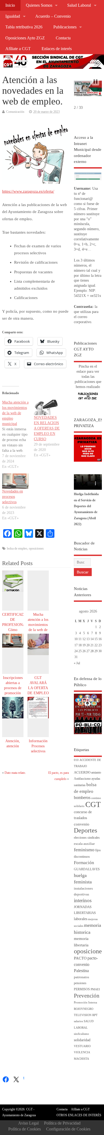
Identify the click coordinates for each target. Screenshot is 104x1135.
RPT (95, 1015)
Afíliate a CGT (18, 48)
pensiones (80, 983)
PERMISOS (82, 989)
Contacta (63, 38)
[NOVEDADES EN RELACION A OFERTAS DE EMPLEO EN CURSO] (47, 407)
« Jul (77, 663)
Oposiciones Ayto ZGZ (25, 38)
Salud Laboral (79, 5)
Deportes (85, 830)
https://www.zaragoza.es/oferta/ (28, 191)
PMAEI (95, 989)
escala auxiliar (84, 844)
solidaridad (82, 1040)
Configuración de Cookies (68, 1129)
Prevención (86, 995)
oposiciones (36, 548)
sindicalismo (81, 1033)
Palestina (81, 970)
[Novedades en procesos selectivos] (15, 481)
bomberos (82, 797)
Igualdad (12, 16)
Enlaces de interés (57, 48)
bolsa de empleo (17, 548)
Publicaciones (65, 27)
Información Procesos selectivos (38, 746)
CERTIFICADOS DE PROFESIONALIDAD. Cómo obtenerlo (20, 625)
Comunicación (15, 112)
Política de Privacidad (62, 1123)
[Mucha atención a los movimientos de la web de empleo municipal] (18, 434)
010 (76, 760)
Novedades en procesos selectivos (12, 496)
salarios (78, 1021)
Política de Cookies (24, 1129)
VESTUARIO (82, 1046)
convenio (81, 824)
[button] (95, 81)
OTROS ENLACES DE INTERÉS (79, 1115)
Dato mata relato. (15, 773)
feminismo (84, 849)
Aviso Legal (28, 1123)
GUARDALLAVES (87, 869)
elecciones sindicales (87, 837)
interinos (82, 900)
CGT (93, 804)
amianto (96, 772)
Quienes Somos (39, 5)
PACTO (80, 958)
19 (84, 645)
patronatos (81, 977)
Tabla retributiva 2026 (23, 27)
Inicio (10, 5)
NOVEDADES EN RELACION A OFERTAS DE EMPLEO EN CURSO (47, 428)
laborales (80, 919)
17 (76, 645)
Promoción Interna (85, 1002)
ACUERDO (82, 772)
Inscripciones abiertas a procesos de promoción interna (13, 688)
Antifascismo (82, 779)
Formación (84, 862)
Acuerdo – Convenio (53, 16)
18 (80, 645)
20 (88, 645)
